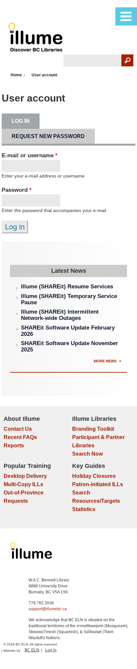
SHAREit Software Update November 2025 (69, 346)
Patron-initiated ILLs (97, 484)
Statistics (83, 509)
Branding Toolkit (93, 429)
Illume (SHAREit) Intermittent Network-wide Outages (60, 315)
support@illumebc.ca (48, 609)
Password (17, 190)
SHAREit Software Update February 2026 (68, 331)
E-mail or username (30, 155)
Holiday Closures (94, 476)
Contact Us (18, 429)
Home (16, 75)
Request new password (48, 136)
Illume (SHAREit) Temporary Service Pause (69, 299)
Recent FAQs (20, 437)
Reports (14, 445)
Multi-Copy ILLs (23, 484)
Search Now (87, 454)
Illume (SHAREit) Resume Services (67, 286)
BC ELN (32, 650)
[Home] (36, 39)
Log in (26, 121)
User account (44, 75)
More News (105, 361)
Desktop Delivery (25, 476)
